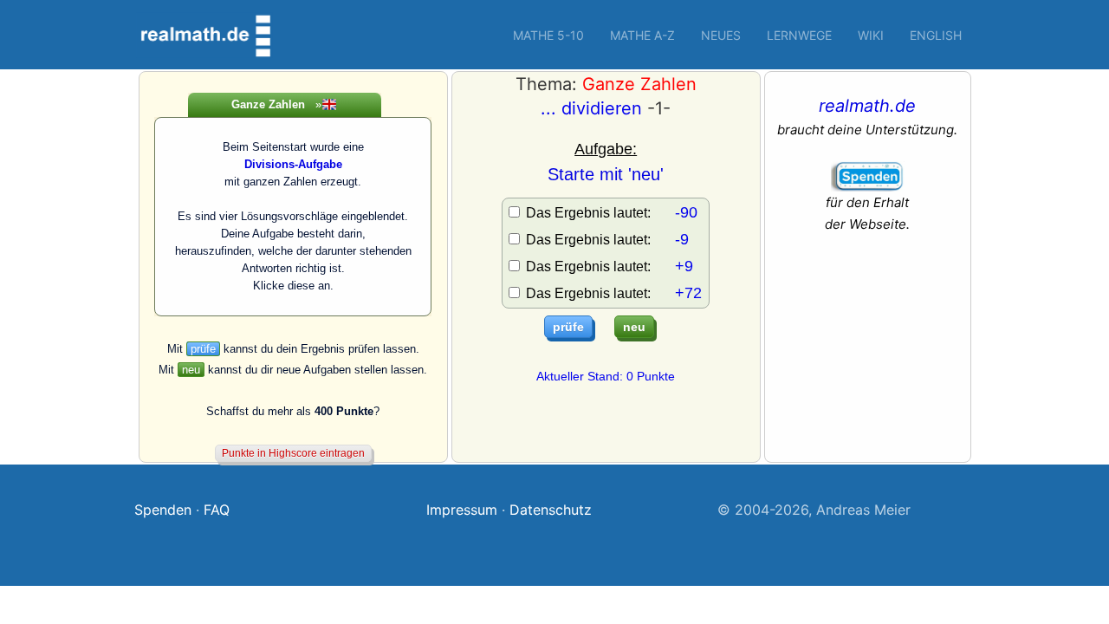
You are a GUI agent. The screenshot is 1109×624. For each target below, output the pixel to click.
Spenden (162, 509)
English (936, 35)
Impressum (461, 509)
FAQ (217, 509)
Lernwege (799, 35)
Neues (721, 35)
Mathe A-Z (642, 35)
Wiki (871, 35)
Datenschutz (550, 509)
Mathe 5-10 (548, 35)
